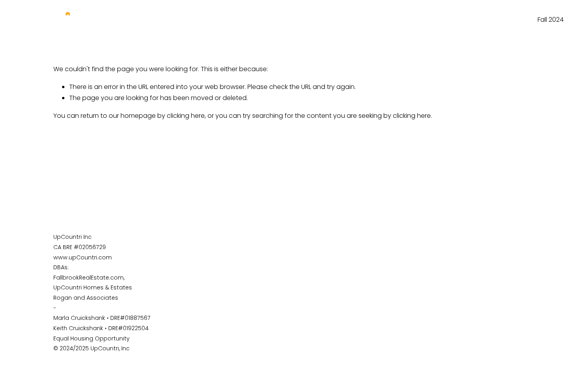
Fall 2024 (551, 19)
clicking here (186, 115)
